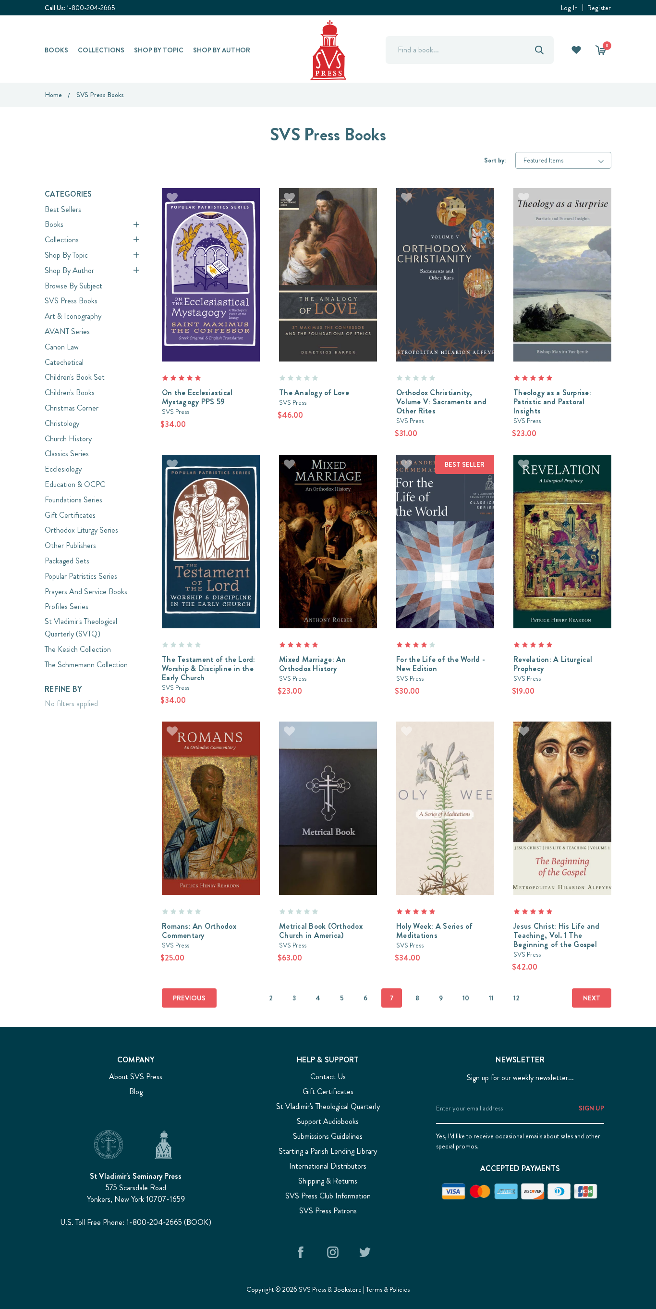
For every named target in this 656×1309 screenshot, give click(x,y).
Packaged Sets (67, 560)
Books (56, 50)
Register (599, 7)
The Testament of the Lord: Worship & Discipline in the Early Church (208, 668)
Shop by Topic (158, 50)
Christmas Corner (71, 407)
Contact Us (328, 1076)
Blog (136, 1091)
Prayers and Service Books (86, 591)
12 (516, 998)
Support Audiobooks (328, 1121)
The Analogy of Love (314, 392)
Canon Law (62, 346)
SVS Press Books (71, 300)
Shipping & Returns (327, 1180)
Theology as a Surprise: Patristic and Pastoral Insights (552, 401)
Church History (68, 438)
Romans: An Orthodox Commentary (199, 931)
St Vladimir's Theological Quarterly (328, 1106)
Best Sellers (63, 209)
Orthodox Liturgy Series (81, 530)
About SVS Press (135, 1076)
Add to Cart (211, 261)
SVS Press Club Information (328, 1195)
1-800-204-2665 (91, 7)
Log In (569, 7)
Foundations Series (73, 499)
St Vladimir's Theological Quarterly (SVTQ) (81, 627)
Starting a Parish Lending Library (328, 1151)
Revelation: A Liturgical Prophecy (552, 664)
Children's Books (70, 392)
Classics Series (67, 453)
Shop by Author (221, 50)
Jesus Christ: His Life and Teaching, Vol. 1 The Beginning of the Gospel (556, 935)
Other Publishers (70, 545)
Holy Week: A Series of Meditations (434, 931)
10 (465, 998)
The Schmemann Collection (86, 664)
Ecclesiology (63, 468)
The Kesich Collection (78, 649)
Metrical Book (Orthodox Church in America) (321, 931)
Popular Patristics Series (81, 576)
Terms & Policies (388, 1289)
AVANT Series (67, 331)
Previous (189, 998)
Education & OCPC (75, 484)
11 (491, 998)
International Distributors (327, 1166)
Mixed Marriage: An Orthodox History (312, 664)
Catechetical (64, 362)
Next (591, 998)
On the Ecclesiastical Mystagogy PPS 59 (197, 397)
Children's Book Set (75, 377)
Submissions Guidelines (328, 1136)
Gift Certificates (70, 515)
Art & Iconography (73, 316)
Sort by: (495, 160)
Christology (62, 423)
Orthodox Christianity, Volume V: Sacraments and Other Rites (441, 401)
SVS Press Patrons (328, 1210)
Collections (101, 50)
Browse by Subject (73, 285)
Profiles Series (66, 606)
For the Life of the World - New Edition (440, 664)
